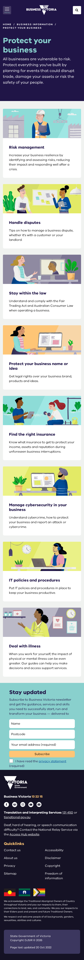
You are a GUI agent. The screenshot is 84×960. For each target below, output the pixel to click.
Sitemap (10, 873)
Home (7, 24)
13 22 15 (37, 796)
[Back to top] (72, 944)
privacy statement (52, 761)
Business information (35, 24)
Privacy (9, 866)
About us (10, 858)
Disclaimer (53, 858)
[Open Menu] (7, 10)
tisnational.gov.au (17, 817)
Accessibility (54, 850)
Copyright (52, 866)
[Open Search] (77, 10)
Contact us (12, 850)
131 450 (67, 812)
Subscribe (42, 754)
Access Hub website (24, 834)
